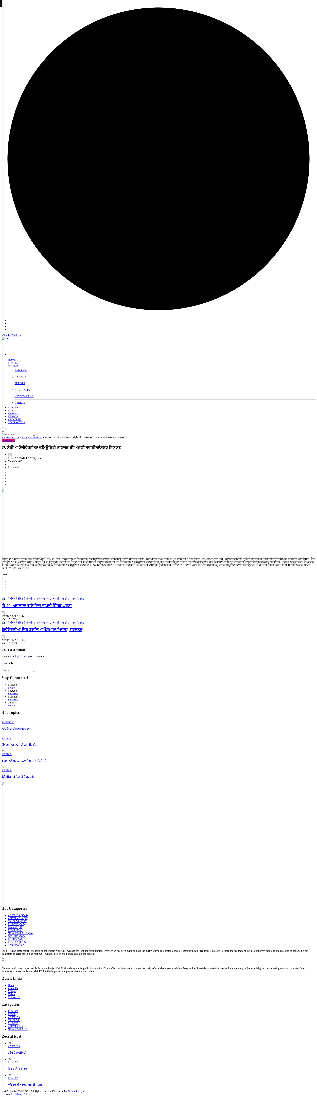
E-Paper (12, 991)
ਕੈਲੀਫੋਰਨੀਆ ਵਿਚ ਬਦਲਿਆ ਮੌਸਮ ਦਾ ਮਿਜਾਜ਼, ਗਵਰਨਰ (41, 630)
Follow (11, 687)
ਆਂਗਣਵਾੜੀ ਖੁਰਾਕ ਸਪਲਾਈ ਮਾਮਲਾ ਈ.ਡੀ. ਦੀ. (24, 761)
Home (11, 985)
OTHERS (20, 402)
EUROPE (20, 383)
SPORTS (13, 413)
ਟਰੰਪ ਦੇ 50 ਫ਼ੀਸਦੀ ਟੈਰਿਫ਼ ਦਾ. (15, 729)
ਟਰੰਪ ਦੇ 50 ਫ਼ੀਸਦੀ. (17, 1052)
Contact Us (14, 997)
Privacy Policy (22, 1094)
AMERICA (21, 370)
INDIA (12, 410)
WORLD (13, 365)
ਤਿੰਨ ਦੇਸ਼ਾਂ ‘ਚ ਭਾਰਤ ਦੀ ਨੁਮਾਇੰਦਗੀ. (18, 745)
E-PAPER (13, 362)
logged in (20, 656)
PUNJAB (13, 407)
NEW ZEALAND (18, 1029)
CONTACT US (16, 422)
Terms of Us (7, 1094)
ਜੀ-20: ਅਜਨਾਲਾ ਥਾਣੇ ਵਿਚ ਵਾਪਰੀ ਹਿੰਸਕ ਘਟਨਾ (36, 606)
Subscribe (13, 693)
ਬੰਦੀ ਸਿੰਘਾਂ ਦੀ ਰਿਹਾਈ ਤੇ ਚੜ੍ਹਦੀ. (18, 776)
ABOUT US (14, 419)
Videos (11, 994)
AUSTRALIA (22, 389)
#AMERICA (8, 440)
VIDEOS (13, 416)
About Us (13, 988)
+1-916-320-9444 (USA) (302, 316)
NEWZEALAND (24, 396)
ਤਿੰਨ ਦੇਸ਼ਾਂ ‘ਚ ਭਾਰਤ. (18, 1068)
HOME (12, 359)
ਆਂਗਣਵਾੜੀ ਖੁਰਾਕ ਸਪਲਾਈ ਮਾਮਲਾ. (25, 1084)
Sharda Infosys (76, 1091)
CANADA (20, 376)
